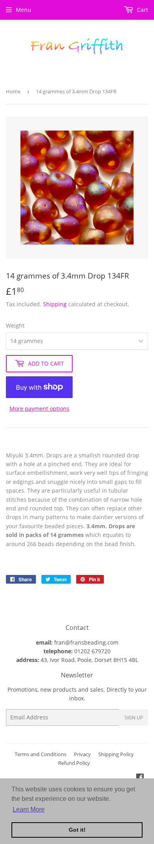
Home (13, 91)
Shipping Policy (116, 754)
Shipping (55, 304)
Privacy (82, 754)
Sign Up (133, 717)
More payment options (39, 408)
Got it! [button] (77, 830)
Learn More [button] (29, 809)
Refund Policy (74, 762)
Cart (141, 9)
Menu (23, 9)
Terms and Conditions (40, 754)
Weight (15, 325)
